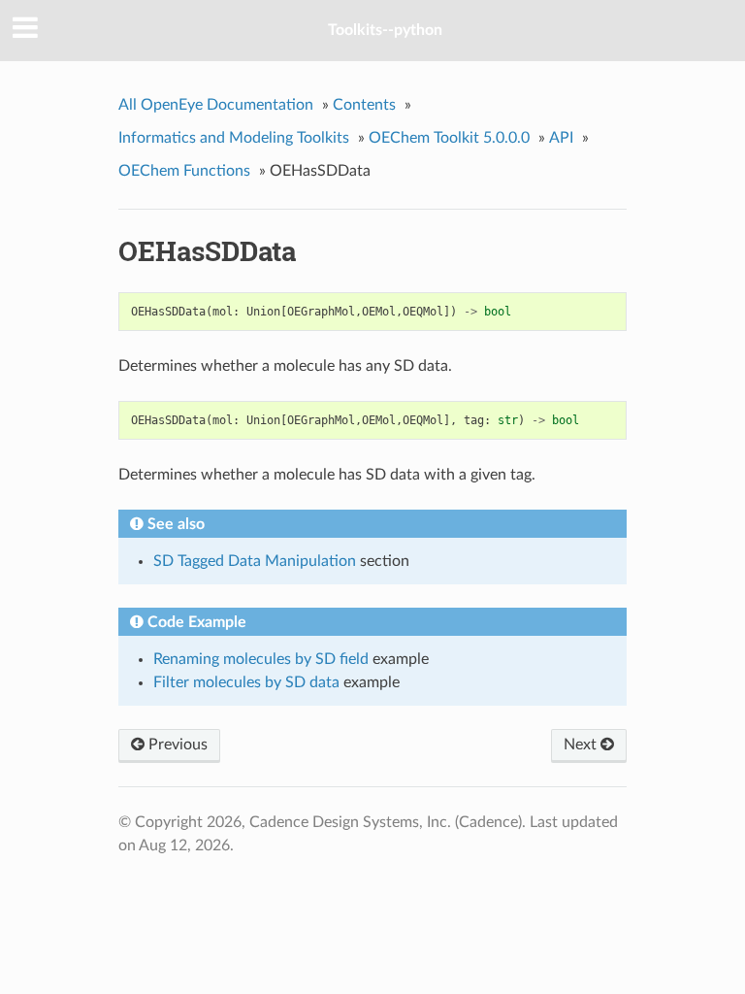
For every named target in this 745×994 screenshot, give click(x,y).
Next (582, 744)
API (561, 138)
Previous (176, 744)
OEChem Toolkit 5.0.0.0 (449, 138)
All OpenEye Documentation (215, 105)
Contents (364, 105)
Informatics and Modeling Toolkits (233, 138)
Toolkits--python (385, 30)
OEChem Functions (184, 171)
